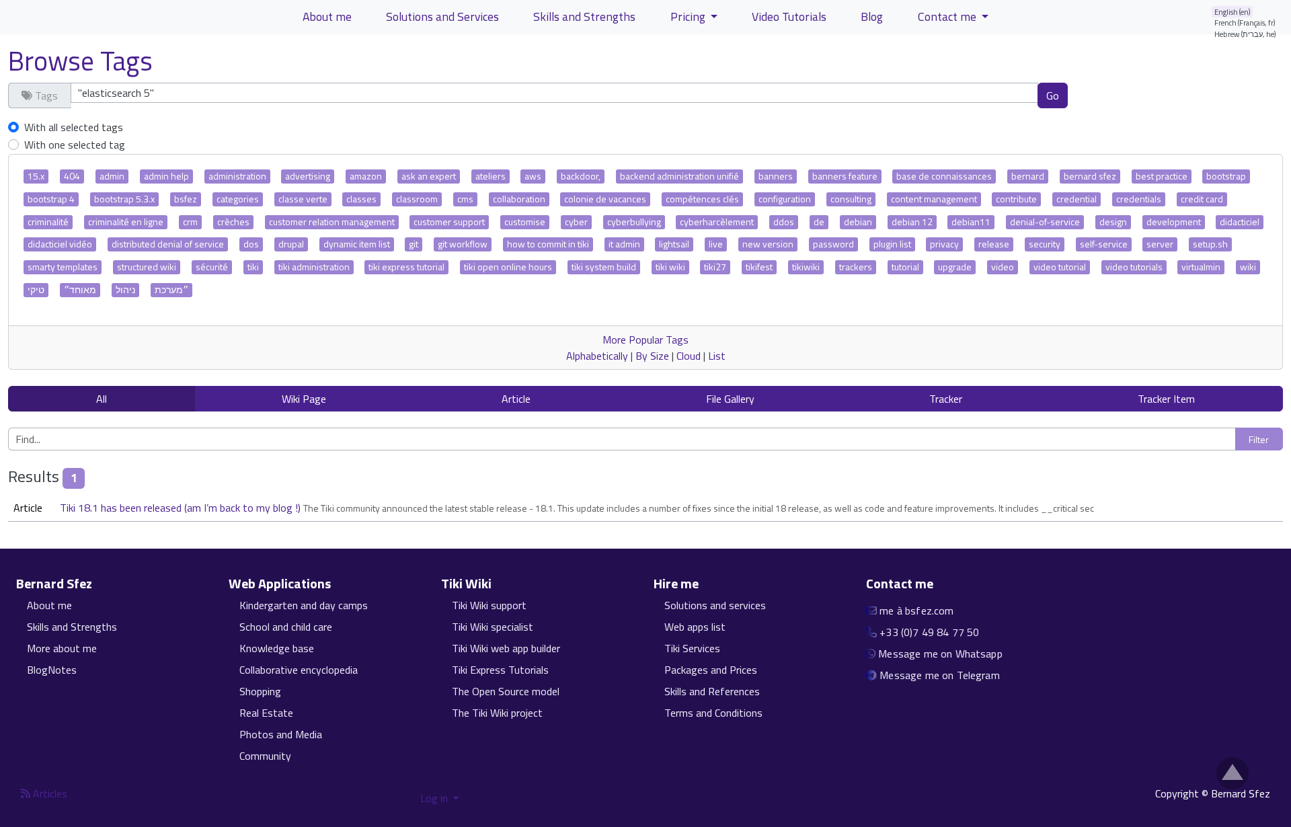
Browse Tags (80, 60)
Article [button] (516, 399)
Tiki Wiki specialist (492, 627)
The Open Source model (505, 691)
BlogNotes (52, 670)
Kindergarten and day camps (303, 605)
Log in (435, 798)
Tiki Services (692, 648)
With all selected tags (73, 127)
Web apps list (695, 627)
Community (265, 756)
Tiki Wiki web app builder (506, 648)
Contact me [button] (948, 16)
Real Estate (266, 713)
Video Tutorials (789, 16)
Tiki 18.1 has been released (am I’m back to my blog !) (181, 508)
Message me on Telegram (939, 675)
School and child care (285, 627)
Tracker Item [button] (1166, 399)
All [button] (101, 399)
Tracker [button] (945, 399)
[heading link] (100, 584)
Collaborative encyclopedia (298, 670)
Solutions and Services (442, 16)
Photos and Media (280, 734)
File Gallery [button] (730, 399)
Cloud (688, 356)
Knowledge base (276, 648)
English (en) (1232, 11)
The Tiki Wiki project (497, 713)
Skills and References (712, 691)
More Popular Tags (645, 339)
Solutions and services (715, 605)
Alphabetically (597, 356)
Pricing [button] (689, 16)
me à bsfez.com (916, 610)
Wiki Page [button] (304, 399)
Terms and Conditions (713, 713)
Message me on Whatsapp (940, 653)
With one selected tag (74, 144)
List (717, 356)
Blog (872, 16)
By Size (652, 356)
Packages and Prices (710, 670)
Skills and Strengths (584, 16)
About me (327, 16)
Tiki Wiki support (489, 605)
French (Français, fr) (1245, 22)
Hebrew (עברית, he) (1245, 34)
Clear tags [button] (1115, 95)
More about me (62, 648)
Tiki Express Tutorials (500, 670)
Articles (48, 793)
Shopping (260, 691)
